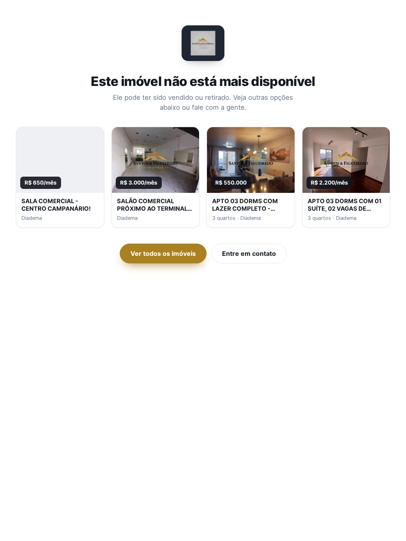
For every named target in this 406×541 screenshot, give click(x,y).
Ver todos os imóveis (163, 253)
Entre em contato (249, 253)
